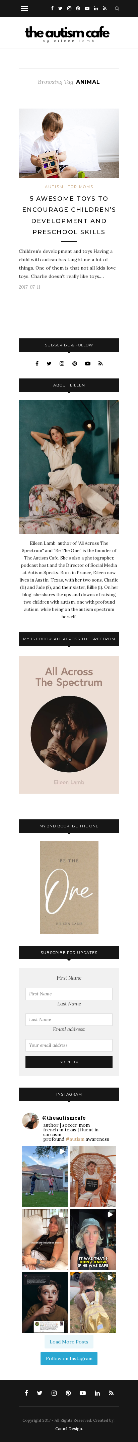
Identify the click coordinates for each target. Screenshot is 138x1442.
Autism (54, 186)
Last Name (69, 1003)
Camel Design (68, 1428)
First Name (69, 978)
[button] (45, 1176)
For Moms (80, 186)
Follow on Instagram (69, 1358)
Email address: (69, 1029)
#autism (75, 1139)
